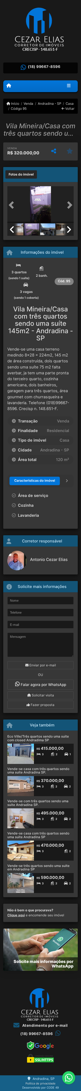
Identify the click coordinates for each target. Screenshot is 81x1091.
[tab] (21, 174)
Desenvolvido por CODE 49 (40, 1087)
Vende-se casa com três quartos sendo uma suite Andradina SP (38, 835)
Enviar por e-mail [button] (42, 665)
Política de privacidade (40, 1083)
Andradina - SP (49, 103)
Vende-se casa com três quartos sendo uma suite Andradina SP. (38, 771)
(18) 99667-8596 (44, 66)
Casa (70, 103)
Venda (28, 103)
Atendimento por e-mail (44, 1025)
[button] (12, 205)
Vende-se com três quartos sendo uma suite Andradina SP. (37, 803)
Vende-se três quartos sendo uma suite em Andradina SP (38, 867)
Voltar (69, 108)
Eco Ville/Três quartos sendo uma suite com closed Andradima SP (38, 738)
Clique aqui (16, 915)
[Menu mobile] (8, 86)
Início (14, 103)
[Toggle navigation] (69, 86)
